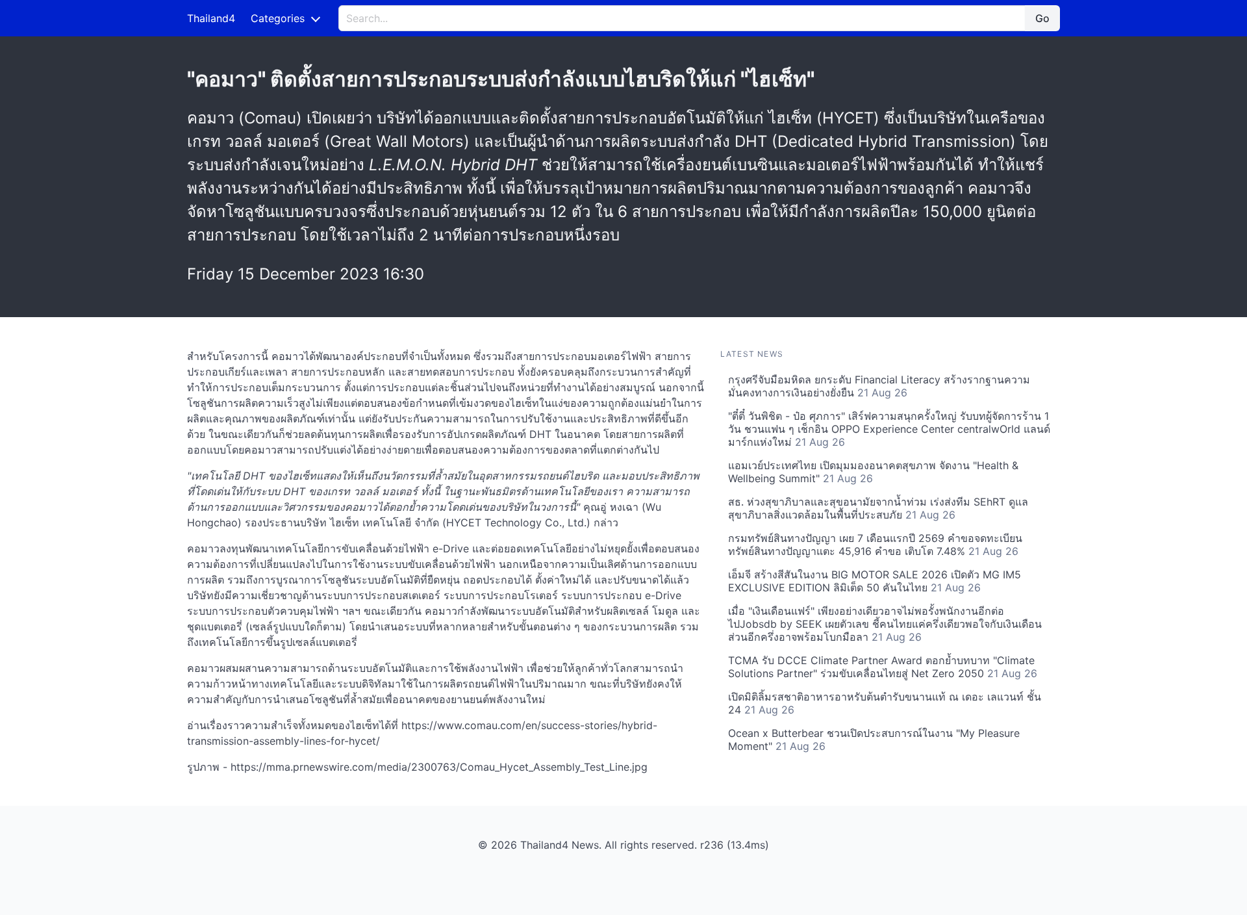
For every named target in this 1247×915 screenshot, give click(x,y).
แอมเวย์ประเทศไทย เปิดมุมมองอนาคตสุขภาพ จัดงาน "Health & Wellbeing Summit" (873, 472)
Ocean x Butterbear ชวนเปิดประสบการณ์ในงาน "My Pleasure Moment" (874, 740)
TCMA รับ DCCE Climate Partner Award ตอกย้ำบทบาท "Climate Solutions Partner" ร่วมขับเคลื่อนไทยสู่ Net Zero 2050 (882, 667)
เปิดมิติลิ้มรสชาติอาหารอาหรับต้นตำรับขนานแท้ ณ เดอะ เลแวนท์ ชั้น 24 (884, 703)
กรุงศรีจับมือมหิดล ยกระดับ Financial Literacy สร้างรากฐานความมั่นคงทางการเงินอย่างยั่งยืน (879, 386)
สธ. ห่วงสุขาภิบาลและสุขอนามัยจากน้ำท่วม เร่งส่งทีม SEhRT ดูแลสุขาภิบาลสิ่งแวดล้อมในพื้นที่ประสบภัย (878, 508)
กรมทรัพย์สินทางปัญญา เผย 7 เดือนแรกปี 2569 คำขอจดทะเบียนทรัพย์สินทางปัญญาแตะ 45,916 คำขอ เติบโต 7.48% (875, 545)
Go (1042, 18)
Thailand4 (211, 18)
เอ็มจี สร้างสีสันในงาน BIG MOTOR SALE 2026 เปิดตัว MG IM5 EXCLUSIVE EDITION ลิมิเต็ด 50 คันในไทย (874, 581)
